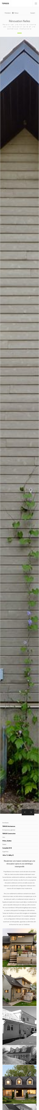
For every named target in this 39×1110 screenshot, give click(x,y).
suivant (32, 13)
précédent (8, 13)
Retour (16, 13)
